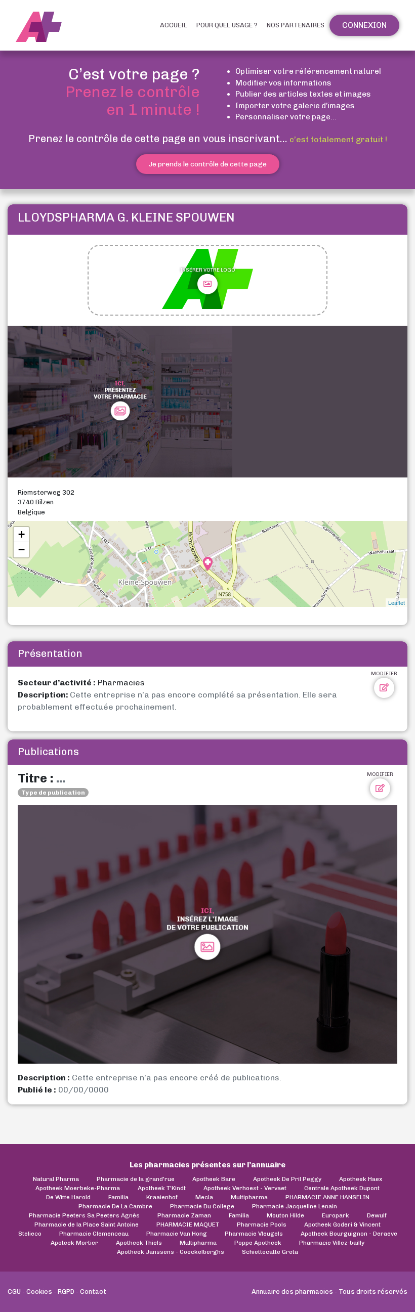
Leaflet (396, 602)
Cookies (39, 1291)
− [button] (21, 549)
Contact (93, 1291)
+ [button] (21, 534)
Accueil (173, 25)
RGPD (66, 1291)
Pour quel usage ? (227, 25)
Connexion (364, 25)
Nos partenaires (295, 25)
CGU (14, 1291)
